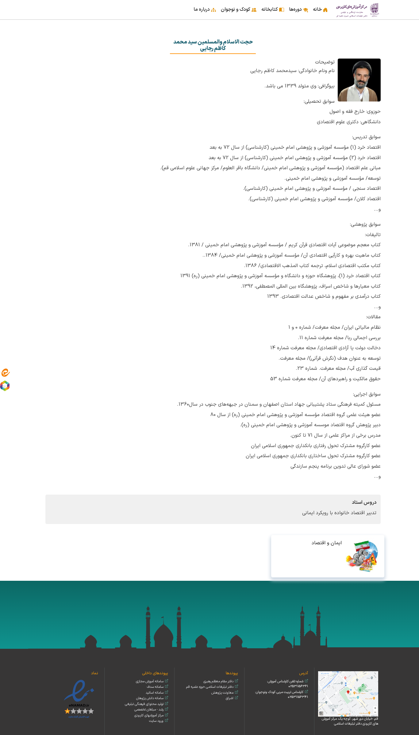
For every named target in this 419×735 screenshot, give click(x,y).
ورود (44, 5)
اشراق (229, 698)
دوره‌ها (295, 9)
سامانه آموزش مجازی (149, 681)
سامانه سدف (155, 687)
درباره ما (202, 9)
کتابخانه (269, 9)
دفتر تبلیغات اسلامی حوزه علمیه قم (209, 687)
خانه (317, 9)
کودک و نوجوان (235, 9)
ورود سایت (156, 721)
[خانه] (358, 9)
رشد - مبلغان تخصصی (148, 709)
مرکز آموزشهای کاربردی (148, 715)
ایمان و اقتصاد (327, 543)
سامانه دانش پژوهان (149, 698)
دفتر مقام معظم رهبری (218, 681)
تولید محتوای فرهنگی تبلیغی (144, 704)
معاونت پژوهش (222, 692)
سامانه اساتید (154, 692)
